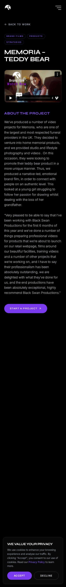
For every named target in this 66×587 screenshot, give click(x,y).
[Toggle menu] (58, 7)
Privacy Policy (37, 561)
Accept (19, 575)
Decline (46, 575)
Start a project (23, 308)
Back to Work (19, 24)
